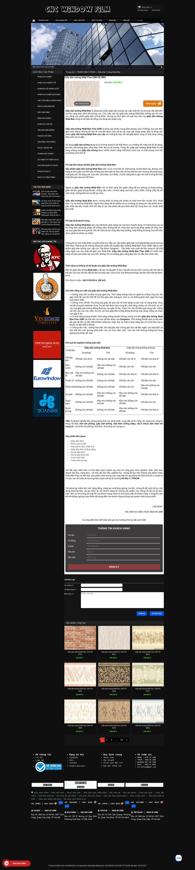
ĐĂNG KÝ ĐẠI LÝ (44, 171)
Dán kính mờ (115, 792)
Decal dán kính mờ (80, 455)
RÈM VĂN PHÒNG (44, 118)
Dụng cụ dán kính (137, 796)
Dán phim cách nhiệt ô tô (82, 446)
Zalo (71, 760)
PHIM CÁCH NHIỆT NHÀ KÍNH (49, 94)
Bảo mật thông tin (112, 766)
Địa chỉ (72, 551)
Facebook (73, 757)
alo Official (47, 785)
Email (70, 546)
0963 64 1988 (50, 811)
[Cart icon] (139, 6)
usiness (144, 785)
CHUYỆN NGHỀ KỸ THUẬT (48, 165)
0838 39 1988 (152, 812)
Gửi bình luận (157, 613)
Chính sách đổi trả (112, 763)
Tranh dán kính (78, 457)
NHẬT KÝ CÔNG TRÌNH (46, 177)
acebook (80, 787)
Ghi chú (71, 557)
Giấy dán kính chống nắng (83, 449)
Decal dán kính (78, 452)
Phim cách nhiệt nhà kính (50, 799)
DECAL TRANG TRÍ (45, 148)
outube (111, 785)
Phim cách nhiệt (78, 444)
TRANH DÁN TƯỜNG (46, 154)
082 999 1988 (86, 812)
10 (121, 740)
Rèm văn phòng (129, 792)
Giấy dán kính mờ (46, 796)
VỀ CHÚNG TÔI (61, 20)
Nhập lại (142, 613)
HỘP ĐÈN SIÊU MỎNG (46, 130)
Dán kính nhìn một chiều (90, 796)
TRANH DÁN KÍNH (45, 136)
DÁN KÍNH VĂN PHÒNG (47, 142)
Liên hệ (39, 760)
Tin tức (39, 757)
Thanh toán (108, 757)
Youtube (73, 763)
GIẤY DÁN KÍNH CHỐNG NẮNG (49, 100)
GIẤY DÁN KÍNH (44, 112)
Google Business (77, 766)
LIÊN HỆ (126, 20)
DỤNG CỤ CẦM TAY (45, 124)
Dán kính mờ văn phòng (66, 796)
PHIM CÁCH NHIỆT (45, 77)
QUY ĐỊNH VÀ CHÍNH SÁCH (48, 160)
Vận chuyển (108, 760)
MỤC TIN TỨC (79, 20)
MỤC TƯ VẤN (97, 20)
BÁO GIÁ (112, 20)
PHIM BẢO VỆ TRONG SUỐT (48, 89)
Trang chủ (70, 72)
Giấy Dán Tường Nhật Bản (109, 72)
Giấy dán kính (77, 441)
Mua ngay (151, 103)
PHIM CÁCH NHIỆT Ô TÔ (47, 83)
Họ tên (72, 534)
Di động (72, 540)
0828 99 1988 (118, 811)
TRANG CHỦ (43, 20)
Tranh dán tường (79, 460)
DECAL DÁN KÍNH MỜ (46, 106)
